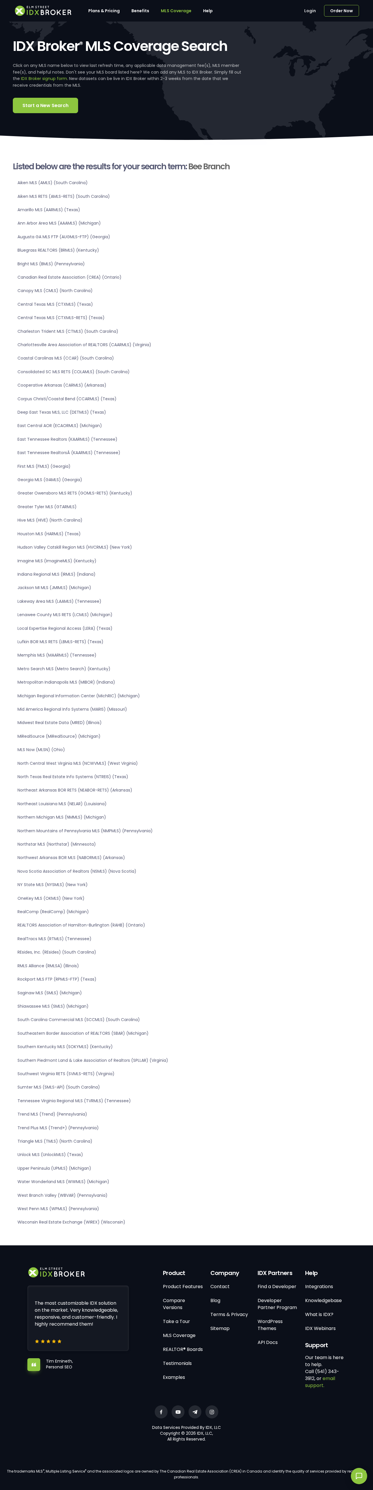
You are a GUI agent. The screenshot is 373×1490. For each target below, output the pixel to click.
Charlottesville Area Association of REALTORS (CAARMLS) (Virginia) (84, 345)
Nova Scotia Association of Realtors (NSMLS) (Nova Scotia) (76, 871)
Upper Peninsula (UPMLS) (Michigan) (54, 1168)
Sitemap (220, 1328)
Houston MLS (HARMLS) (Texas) (49, 534)
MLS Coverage (176, 11)
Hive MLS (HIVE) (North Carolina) (49, 520)
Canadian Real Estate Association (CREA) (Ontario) (69, 277)
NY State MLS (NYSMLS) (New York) (52, 885)
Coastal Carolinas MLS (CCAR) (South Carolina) (65, 358)
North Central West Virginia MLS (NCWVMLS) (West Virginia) (77, 763)
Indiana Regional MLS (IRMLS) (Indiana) (56, 574)
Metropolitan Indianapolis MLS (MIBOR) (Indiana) (66, 682)
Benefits (140, 11)
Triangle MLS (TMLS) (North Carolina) (54, 1141)
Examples (174, 1377)
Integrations (319, 1286)
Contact (220, 1286)
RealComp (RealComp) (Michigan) (53, 912)
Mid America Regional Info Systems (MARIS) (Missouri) (72, 709)
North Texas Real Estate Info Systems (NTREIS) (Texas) (72, 777)
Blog (215, 1300)
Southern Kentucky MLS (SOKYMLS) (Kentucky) (65, 1047)
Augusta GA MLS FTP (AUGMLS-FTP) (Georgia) (63, 237)
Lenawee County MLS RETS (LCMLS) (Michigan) (64, 615)
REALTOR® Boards (183, 1349)
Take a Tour (176, 1321)
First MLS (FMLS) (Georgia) (44, 466)
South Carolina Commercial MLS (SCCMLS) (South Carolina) (78, 1020)
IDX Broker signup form (44, 78)
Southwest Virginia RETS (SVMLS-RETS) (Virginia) (66, 1074)
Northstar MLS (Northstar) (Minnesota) (56, 844)
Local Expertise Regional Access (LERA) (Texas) (64, 628)
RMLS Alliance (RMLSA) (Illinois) (48, 966)
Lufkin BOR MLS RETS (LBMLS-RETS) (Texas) (60, 642)
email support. (320, 1382)
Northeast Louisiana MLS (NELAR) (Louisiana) (62, 804)
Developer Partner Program (277, 1304)
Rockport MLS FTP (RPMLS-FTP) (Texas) (56, 979)
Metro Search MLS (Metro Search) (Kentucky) (63, 669)
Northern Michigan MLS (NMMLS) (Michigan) (61, 817)
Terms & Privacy (229, 1314)
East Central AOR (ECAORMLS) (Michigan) (59, 425)
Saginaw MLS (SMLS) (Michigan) (49, 993)
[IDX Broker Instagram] (211, 1411)
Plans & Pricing (104, 11)
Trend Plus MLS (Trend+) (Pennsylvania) (58, 1128)
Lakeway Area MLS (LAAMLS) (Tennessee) (59, 601)
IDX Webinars (320, 1328)
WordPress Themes (270, 1325)
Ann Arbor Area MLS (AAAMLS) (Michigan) (59, 223)
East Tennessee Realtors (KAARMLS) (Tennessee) (67, 439)
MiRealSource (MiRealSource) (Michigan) (59, 736)
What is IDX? (319, 1314)
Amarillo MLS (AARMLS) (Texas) (48, 210)
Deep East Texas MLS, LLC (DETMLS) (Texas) (61, 412)
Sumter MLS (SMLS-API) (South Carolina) (58, 1087)
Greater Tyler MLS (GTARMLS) (47, 507)
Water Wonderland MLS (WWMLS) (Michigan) (63, 1182)
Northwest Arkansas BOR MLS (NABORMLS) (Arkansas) (71, 857)
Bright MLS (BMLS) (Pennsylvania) (51, 264)
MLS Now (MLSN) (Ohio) (41, 750)
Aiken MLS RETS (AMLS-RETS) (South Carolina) (63, 196)
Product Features (183, 1286)
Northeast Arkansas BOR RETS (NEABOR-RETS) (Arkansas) (74, 790)
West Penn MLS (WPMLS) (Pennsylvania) (58, 1209)
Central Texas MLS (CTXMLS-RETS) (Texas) (61, 318)
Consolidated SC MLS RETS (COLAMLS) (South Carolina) (73, 372)
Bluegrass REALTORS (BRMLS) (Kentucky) (58, 250)
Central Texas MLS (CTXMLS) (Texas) (55, 304)
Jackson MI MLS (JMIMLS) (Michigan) (54, 588)
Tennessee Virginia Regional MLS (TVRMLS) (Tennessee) (74, 1101)
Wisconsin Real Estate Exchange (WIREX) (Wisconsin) (71, 1222)
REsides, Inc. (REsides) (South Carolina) (56, 952)
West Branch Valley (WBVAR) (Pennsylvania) (62, 1195)
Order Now (341, 11)
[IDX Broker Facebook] (161, 1411)
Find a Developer (277, 1286)
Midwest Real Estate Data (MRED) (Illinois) (59, 723)
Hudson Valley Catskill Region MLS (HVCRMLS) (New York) (74, 547)
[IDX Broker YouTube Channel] (178, 1411)
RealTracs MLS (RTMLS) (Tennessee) (54, 939)
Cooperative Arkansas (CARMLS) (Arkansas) (61, 385)
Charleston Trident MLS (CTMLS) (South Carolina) (67, 331)
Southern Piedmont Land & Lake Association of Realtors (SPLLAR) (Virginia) (92, 1060)
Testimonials (177, 1363)
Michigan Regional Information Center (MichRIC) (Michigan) (78, 696)
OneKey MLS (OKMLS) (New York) (51, 898)
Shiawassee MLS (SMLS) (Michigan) (53, 1006)
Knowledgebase (323, 1300)
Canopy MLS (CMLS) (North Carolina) (55, 291)
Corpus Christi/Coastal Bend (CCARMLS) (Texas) (67, 399)
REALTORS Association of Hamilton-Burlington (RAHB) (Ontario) (81, 925)
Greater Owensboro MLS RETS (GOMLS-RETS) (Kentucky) (74, 493)
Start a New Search (45, 105)
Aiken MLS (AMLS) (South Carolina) (52, 183)
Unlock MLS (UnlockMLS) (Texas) (50, 1154)
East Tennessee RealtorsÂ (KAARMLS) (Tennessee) (68, 453)
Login (310, 11)
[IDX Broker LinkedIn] (195, 1411)
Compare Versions (174, 1304)
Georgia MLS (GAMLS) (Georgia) (49, 480)
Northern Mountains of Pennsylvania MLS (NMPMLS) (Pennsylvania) (85, 831)
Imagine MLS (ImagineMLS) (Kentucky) (56, 561)
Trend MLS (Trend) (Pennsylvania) (52, 1114)
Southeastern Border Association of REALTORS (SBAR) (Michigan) (83, 1033)
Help (208, 11)
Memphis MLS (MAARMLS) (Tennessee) (56, 655)
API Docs (268, 1342)
